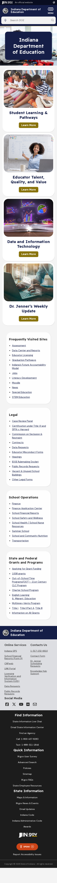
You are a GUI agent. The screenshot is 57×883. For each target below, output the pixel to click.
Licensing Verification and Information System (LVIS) (12, 677)
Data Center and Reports (26, 350)
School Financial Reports (25, 513)
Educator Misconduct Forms (27, 452)
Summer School (20, 531)
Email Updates (27, 809)
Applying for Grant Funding (26, 568)
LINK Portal (10, 668)
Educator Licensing (22, 355)
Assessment (19, 345)
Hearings (17, 456)
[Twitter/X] (13, 704)
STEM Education (21, 397)
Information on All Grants (26, 612)
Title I (15, 608)
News (15, 387)
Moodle (16, 382)
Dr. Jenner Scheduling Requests (36, 663)
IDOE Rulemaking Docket (25, 461)
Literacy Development (24, 377)
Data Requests (20, 447)
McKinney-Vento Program (26, 603)
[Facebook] (7, 704)
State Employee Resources (27, 785)
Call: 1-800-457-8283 (27, 739)
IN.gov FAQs (27, 779)
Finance (16, 503)
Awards (27, 826)
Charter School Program (25, 590)
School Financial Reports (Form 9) (13, 657)
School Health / (21, 522)
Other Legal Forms (22, 479)
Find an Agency (27, 733)
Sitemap (27, 774)
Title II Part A (27, 608)
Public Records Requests (25, 466)
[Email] (34, 704)
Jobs (14, 373)
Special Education (22, 392)
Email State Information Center (27, 727)
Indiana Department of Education (26, 11)
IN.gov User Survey (27, 756)
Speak (26, 846)
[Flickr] (27, 704)
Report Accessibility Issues (27, 854)
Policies (27, 768)
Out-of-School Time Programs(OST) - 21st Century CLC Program (29, 582)
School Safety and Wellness (27, 518)
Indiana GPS (10, 650)
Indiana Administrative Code (27, 820)
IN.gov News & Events (27, 803)
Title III (38, 608)
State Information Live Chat (27, 721)
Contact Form (37, 655)
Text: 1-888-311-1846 (27, 744)
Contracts (18, 442)
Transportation (20, 540)
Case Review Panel (22, 421)
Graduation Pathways (24, 360)
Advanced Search (27, 762)
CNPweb (8, 663)
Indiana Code (27, 815)
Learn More (28, 125)
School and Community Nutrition (30, 535)
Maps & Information (27, 797)
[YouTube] (20, 704)
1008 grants (19, 573)
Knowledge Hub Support (38, 672)
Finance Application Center (27, 508)
